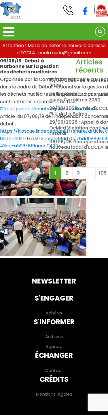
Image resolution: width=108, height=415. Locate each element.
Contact (54, 370)
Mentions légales (54, 394)
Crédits (54, 379)
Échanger (54, 355)
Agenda (54, 346)
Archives (54, 337)
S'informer (54, 322)
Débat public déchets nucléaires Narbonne (49, 108)
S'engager (54, 298)
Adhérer (54, 313)
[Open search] (100, 32)
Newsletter (54, 281)
